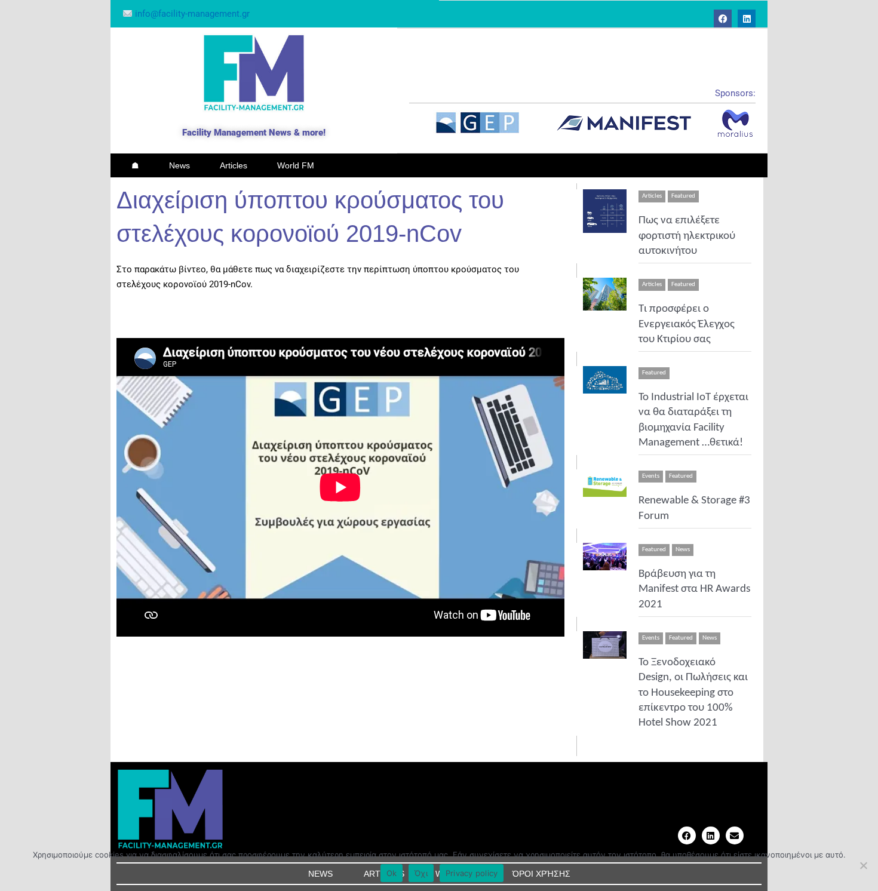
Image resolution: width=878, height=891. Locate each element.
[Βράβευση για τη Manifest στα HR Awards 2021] (605, 556)
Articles (233, 165)
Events (650, 476)
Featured (683, 196)
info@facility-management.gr (191, 13)
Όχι (421, 873)
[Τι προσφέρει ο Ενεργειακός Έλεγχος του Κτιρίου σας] (605, 294)
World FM (295, 165)
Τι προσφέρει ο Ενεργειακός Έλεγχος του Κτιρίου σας (686, 324)
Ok (391, 873)
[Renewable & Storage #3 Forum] (605, 483)
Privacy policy (472, 873)
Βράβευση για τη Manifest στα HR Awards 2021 (694, 589)
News (179, 165)
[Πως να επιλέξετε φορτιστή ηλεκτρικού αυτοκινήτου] (605, 211)
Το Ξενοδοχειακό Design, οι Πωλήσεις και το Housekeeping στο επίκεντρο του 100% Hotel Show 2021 (693, 693)
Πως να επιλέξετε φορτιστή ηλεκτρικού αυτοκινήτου (686, 236)
